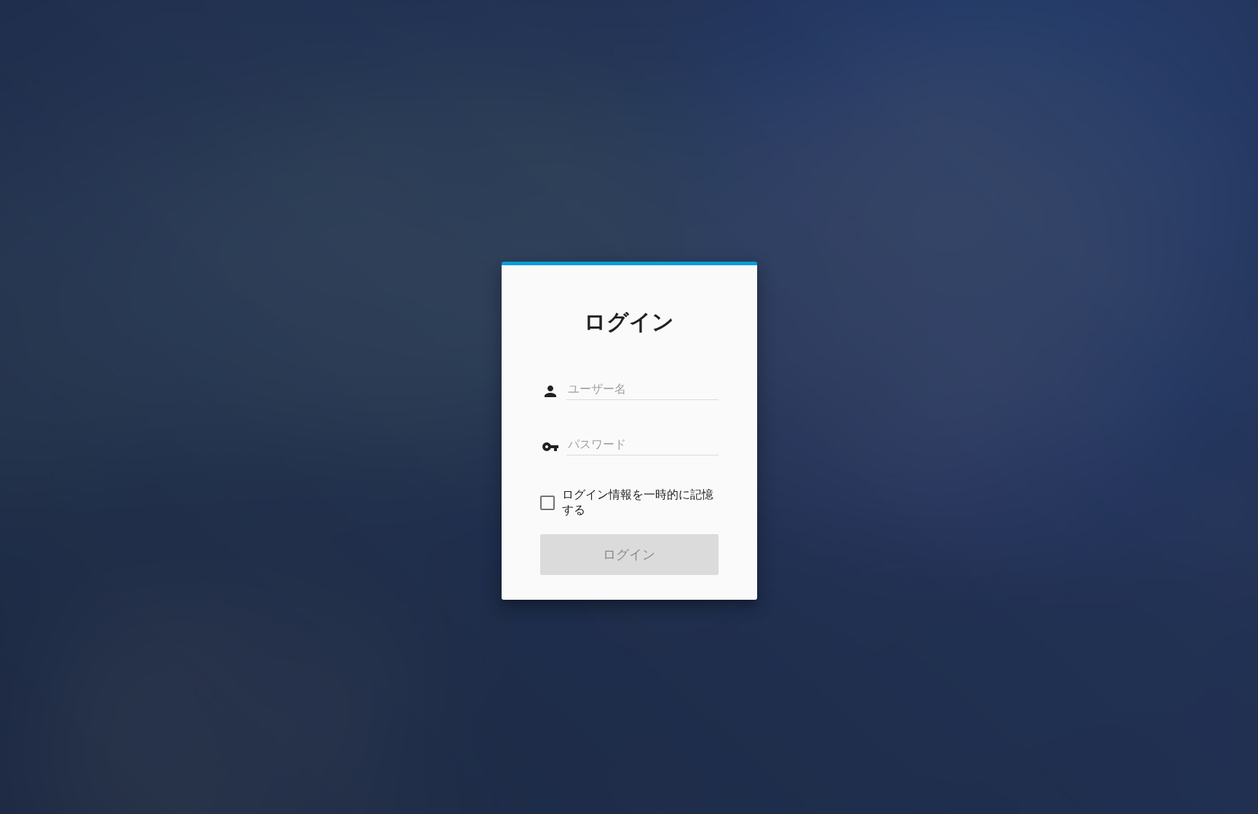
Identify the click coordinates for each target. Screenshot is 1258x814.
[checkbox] (629, 503)
